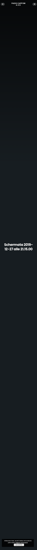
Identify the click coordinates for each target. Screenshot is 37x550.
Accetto (19, 545)
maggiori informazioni (21, 542)
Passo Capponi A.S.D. (18, 4)
